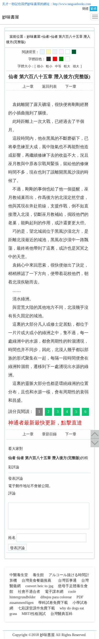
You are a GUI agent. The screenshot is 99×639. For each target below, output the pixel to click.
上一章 (28, 86)
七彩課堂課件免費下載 (36, 608)
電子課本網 (54, 592)
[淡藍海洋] (42, 51)
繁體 (93, 9)
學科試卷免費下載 (53, 603)
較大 (67, 66)
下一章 (70, 86)
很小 (40, 66)
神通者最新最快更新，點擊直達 (45, 423)
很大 (76, 66)
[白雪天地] (67, 51)
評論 (12, 493)
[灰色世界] (55, 51)
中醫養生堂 (19, 575)
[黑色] (48, 59)
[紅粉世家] (61, 51)
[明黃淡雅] (48, 51)
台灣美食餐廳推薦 (36, 580)
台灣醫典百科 (61, 614)
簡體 (85, 9)
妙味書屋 (33, 4)
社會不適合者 (29, 592)
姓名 (12, 538)
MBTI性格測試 (34, 614)
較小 (49, 66)
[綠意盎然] (74, 51)
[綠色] (61, 59)
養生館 (38, 575)
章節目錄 (49, 434)
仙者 (45, 37)
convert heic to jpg (39, 586)
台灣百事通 (67, 580)
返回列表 (49, 86)
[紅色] (55, 59)
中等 (58, 66)
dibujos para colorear (56, 597)
